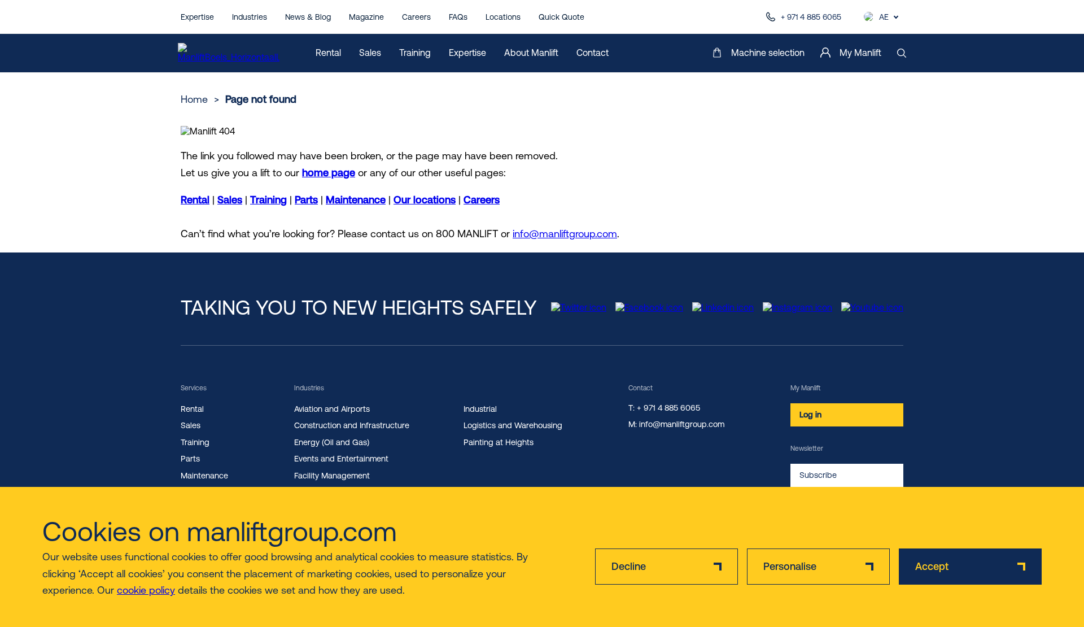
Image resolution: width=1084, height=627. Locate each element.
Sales (370, 52)
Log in (810, 414)
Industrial (480, 408)
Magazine (366, 16)
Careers (416, 16)
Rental (328, 52)
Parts (306, 200)
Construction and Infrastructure (351, 425)
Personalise (789, 566)
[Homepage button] (228, 53)
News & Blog (308, 16)
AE (884, 16)
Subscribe (818, 475)
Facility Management (332, 475)
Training (415, 52)
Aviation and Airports (332, 408)
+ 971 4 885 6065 (811, 16)
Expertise (197, 16)
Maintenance (356, 200)
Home (194, 99)
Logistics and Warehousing (513, 425)
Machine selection (768, 52)
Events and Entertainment (341, 458)
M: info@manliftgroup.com (676, 424)
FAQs (458, 16)
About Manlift (531, 52)
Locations (503, 16)
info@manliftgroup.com (565, 234)
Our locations (425, 200)
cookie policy (146, 590)
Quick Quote (561, 16)
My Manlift (860, 52)
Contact (592, 52)
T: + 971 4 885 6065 (664, 407)
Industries (249, 16)
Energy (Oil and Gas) (331, 442)
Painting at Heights (499, 442)
